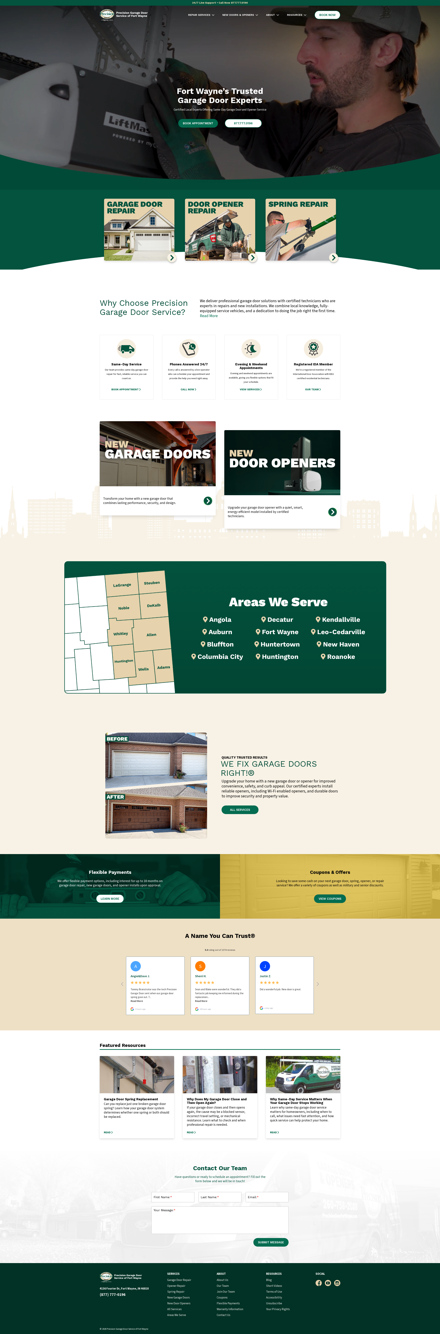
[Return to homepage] (124, 15)
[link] (126, 389)
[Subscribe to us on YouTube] (328, 1283)
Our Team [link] (312, 389)
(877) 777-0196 (112, 1294)
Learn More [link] (110, 898)
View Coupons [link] (330, 898)
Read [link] (107, 1132)
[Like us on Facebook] (319, 1283)
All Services (240, 809)
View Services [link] (250, 389)
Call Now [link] (187, 389)
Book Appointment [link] (125, 389)
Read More (209, 315)
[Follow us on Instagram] (337, 1283)
